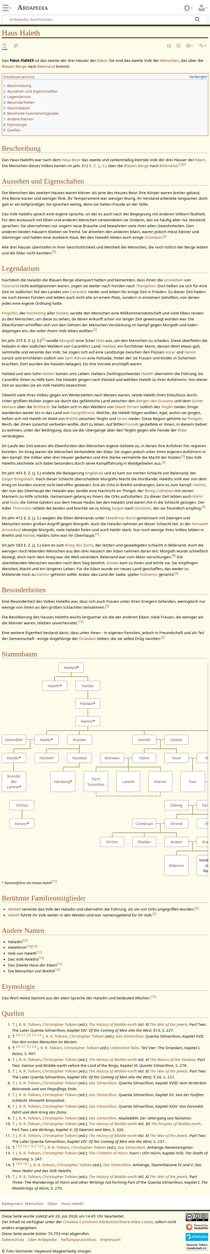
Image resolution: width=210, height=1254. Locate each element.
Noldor (62, 312)
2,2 (29, 1035)
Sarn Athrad (75, 357)
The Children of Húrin (108, 1152)
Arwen (176, 841)
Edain (102, 60)
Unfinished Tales (124, 1047)
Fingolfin (9, 312)
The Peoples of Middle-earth (176, 1123)
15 (153, 997)
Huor (14, 502)
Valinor (43, 574)
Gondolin (143, 508)
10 (80, 622)
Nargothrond (82, 412)
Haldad (109, 346)
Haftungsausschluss (78, 1239)
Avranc (21, 823)
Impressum (110, 1239)
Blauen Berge (14, 66)
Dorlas (22, 805)
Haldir (45, 739)
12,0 (19, 1146)
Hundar (79, 739)
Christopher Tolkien (60, 1024)
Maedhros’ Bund (120, 517)
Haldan (86, 703)
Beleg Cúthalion (159, 490)
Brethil (72, 418)
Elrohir (112, 841)
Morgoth (67, 340)
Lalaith (128, 781)
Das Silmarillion (129, 1036)
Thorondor (22, 508)
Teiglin (167, 406)
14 (34, 946)
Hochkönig (36, 312)
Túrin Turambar (96, 781)
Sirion (122, 418)
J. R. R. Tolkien (28, 1024)
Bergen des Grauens (154, 400)
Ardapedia (32, 7)
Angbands (94, 472)
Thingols (194, 418)
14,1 (26, 1163)
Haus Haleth (72, 1203)
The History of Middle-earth (113, 1024)
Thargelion (145, 285)
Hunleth (46, 757)
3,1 (23, 1046)
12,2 (33, 1146)
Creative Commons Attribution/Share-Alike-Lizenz (108, 1221)
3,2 (29, 1046)
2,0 (18, 1035)
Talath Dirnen (127, 406)
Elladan (144, 841)
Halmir (199, 484)
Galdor (176, 739)
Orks (100, 340)
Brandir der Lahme (14, 781)
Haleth (147, 373)
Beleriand (46, 66)
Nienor (160, 781)
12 (25, 940)
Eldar (182, 430)
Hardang (62, 781)
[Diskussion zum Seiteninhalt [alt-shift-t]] (16, 46)
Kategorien (12, 1203)
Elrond (176, 823)
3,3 (34, 1046)
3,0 (18, 1046)
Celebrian (144, 823)
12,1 (26, 1146)
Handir (29, 535)
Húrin (197, 496)
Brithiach (41, 406)
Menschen (169, 60)
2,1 (23, 1035)
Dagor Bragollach (18, 478)
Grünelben (173, 279)
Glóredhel (14, 739)
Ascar (170, 352)
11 (54, 881)
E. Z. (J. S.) (98, 165)
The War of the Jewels (168, 1024)
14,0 (19, 1163)
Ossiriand (10, 285)
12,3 (40, 1146)
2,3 (34, 1035)
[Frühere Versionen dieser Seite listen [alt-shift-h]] (179, 46)
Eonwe (113, 562)
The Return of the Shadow (172, 1059)
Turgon (117, 508)
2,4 (39, 1035)
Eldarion (176, 865)
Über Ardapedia (42, 1239)
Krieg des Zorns (79, 545)
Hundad (79, 757)
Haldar (48, 373)
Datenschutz (13, 1239)
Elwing (176, 805)
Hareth (144, 739)
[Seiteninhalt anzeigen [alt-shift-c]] (4, 46)
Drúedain (153, 237)
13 (29, 946)
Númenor (149, 574)
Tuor (193, 781)
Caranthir (78, 291)
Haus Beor (71, 159)
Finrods (132, 424)
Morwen (112, 757)
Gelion (190, 352)
